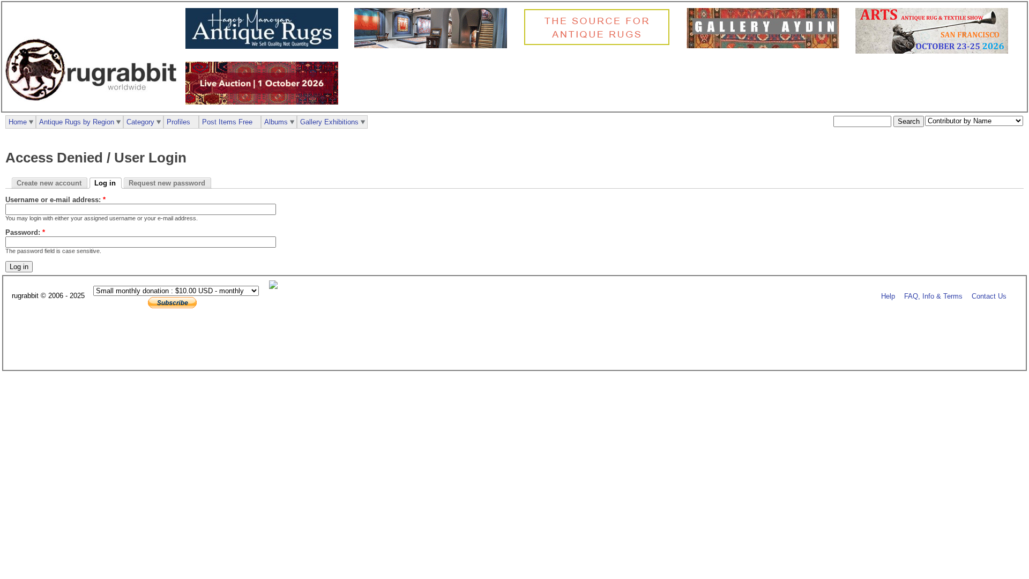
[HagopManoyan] (264, 46)
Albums (276, 122)
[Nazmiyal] (599, 44)
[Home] (93, 106)
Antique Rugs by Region (76, 122)
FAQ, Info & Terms (933, 296)
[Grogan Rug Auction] (264, 102)
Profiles (178, 122)
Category (140, 122)
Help (888, 296)
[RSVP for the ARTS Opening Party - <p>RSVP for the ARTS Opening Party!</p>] (276, 287)
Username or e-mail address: (55, 200)
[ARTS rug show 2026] (934, 51)
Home (18, 122)
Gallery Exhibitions (329, 122)
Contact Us (989, 296)
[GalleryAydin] (433, 46)
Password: (25, 232)
